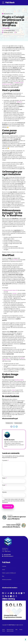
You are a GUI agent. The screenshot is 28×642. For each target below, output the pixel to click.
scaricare (14, 293)
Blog (3, 576)
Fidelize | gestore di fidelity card (9, 573)
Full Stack (10, 2)
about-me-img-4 (10, 629)
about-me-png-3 (10, 631)
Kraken (14, 390)
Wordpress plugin (18, 423)
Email (4, 485)
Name (4, 478)
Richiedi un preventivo (6, 579)
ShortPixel (15, 259)
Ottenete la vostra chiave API (10, 290)
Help (16, 629)
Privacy (20, 629)
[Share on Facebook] (11, 427)
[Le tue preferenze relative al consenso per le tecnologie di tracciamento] (25, 639)
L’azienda (4, 566)
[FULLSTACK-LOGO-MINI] (7, 542)
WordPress (19, 102)
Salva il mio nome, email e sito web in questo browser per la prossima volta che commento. (13, 500)
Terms (3, 631)
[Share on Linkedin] (17, 427)
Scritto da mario (8, 32)
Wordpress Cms (8, 13)
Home (3, 629)
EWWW (8, 359)
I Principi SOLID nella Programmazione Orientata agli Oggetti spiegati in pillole (13, 617)
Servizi (3, 569)
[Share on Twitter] (14, 427)
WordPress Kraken (19, 380)
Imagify (4, 359)
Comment (5, 460)
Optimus (22, 358)
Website (4, 492)
